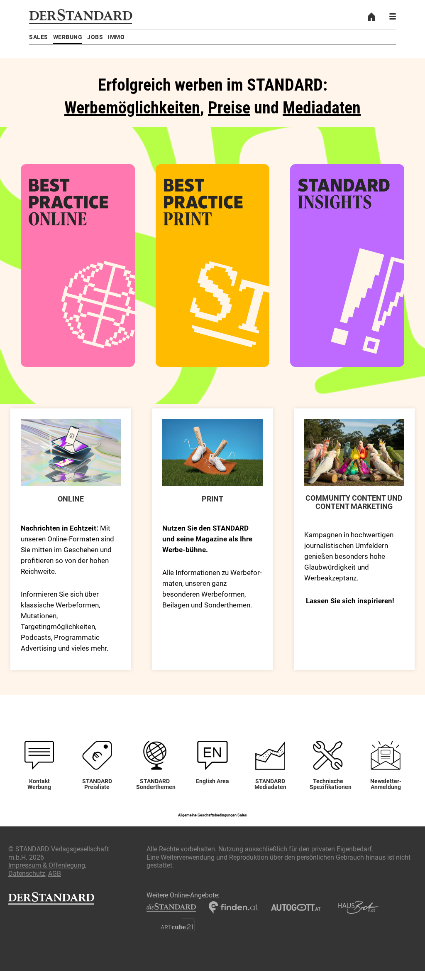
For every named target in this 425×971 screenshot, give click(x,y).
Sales (38, 37)
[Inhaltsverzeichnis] (392, 16)
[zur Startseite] (371, 16)
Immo (116, 37)
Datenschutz (26, 874)
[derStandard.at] (81, 16)
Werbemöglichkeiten (132, 108)
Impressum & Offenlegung (46, 865)
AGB (54, 874)
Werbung (68, 37)
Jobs (95, 37)
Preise (229, 108)
